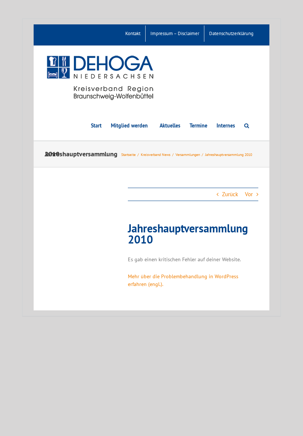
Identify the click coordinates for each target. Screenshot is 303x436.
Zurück (230, 194)
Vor (249, 194)
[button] (246, 125)
